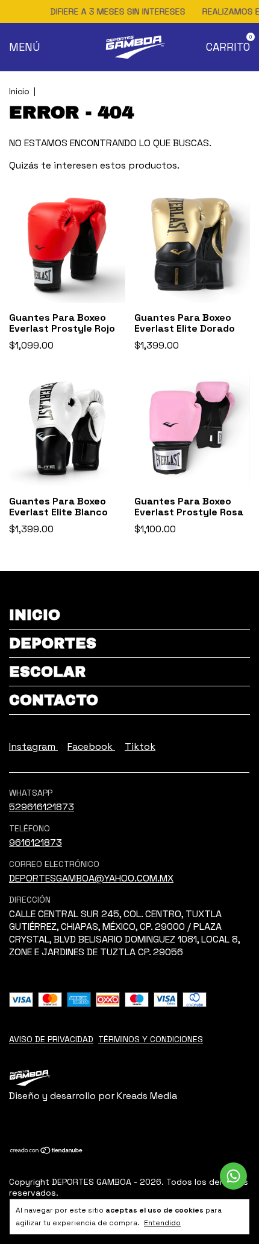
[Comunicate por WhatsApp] (233, 1176)
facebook (91, 746)
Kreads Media (147, 1095)
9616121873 (35, 842)
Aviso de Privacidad (51, 1039)
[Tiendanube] (46, 1151)
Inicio (19, 91)
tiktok (140, 746)
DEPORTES (52, 643)
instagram (33, 746)
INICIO (34, 615)
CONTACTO (53, 700)
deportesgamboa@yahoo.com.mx (91, 878)
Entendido (162, 1223)
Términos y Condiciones (150, 1039)
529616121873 (41, 807)
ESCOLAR (47, 672)
